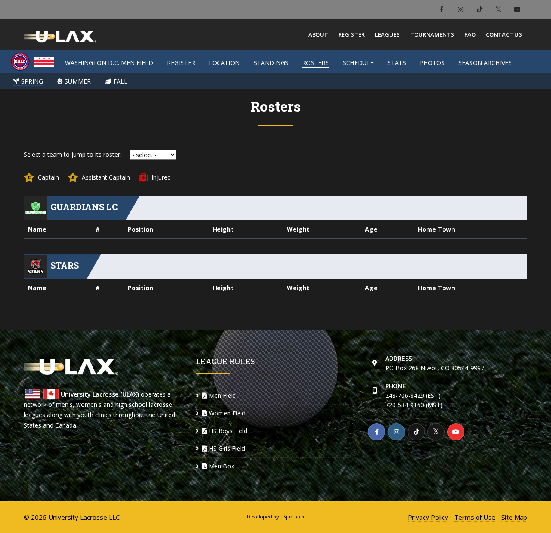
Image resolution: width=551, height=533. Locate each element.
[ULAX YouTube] (517, 9)
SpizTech (293, 516)
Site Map (514, 517)
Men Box (220, 466)
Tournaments (432, 34)
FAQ (470, 34)
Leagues (387, 34)
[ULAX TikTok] (479, 9)
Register (351, 34)
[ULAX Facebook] (441, 9)
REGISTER (181, 63)
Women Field (226, 413)
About (318, 34)
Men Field (221, 395)
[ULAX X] (498, 9)
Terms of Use (474, 517)
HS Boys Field (227, 431)
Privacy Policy (428, 517)
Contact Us (504, 34)
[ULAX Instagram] (460, 9)
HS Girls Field (226, 448)
